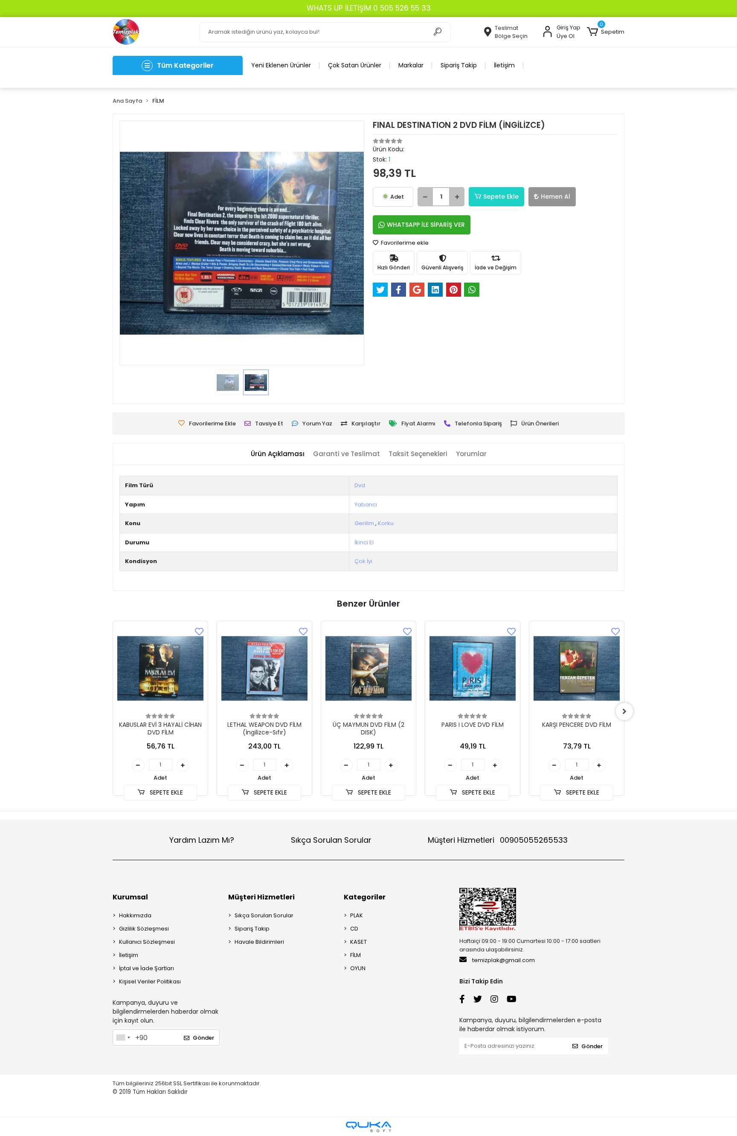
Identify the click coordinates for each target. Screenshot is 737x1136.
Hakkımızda (135, 915)
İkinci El (364, 542)
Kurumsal (130, 897)
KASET (358, 942)
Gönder (203, 1038)
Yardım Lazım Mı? (201, 840)
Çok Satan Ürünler (354, 65)
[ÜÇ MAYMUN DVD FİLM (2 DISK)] (368, 668)
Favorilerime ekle (404, 243)
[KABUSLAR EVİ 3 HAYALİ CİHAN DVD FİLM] (160, 668)
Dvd (359, 485)
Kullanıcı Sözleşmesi (147, 942)
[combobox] (123, 1037)
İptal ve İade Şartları (146, 968)
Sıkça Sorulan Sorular (331, 840)
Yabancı (365, 504)
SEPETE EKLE (165, 792)
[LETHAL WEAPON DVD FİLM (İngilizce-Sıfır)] (264, 668)
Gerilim (364, 523)
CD (354, 929)
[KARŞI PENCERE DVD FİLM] (577, 668)
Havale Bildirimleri (259, 942)
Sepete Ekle (501, 196)
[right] (624, 711)
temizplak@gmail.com (503, 960)
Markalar (411, 65)
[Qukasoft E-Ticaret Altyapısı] (368, 1127)
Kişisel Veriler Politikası (150, 981)
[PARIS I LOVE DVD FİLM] (472, 668)
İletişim (504, 65)
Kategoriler (365, 897)
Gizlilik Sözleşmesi (144, 929)
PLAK (356, 915)
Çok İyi (363, 561)
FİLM (355, 955)
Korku (386, 523)
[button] (605, 32)
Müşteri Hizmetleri (498, 840)
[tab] (278, 454)
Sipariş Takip (459, 65)
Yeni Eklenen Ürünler (281, 65)
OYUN (358, 968)
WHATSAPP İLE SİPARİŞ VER (426, 224)
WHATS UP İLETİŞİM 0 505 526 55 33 (369, 8)
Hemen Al (555, 196)
